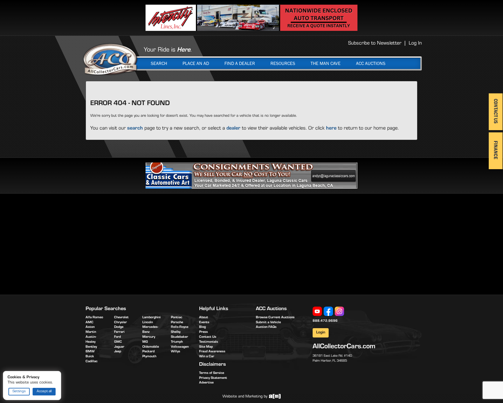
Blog (202, 327)
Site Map (206, 347)
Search (159, 63)
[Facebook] (328, 311)
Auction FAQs (266, 327)
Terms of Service (211, 373)
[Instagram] (339, 311)
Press (203, 332)
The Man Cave (326, 63)
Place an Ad (196, 63)
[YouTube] (317, 311)
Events (204, 322)
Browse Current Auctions (275, 317)
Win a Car (206, 356)
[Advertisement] (134, 243)
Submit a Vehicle (268, 322)
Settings (19, 391)
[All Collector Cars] (110, 59)
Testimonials (208, 342)
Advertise (206, 383)
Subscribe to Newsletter (374, 43)
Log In (415, 43)
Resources (282, 63)
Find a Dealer (239, 63)
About (203, 317)
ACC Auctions (370, 63)
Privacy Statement (213, 378)
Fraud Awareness (212, 351)
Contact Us (207, 337)
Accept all (44, 391)
